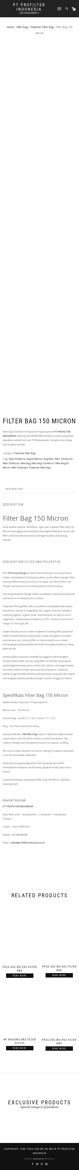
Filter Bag (22, 27)
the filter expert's (29, 13)
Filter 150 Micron (64, 458)
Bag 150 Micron (17, 458)
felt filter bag (30, 734)
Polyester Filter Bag (41, 27)
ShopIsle (29, 1158)
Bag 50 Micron (34, 458)
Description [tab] (14, 489)
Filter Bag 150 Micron (43, 463)
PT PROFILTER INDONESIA (29, 7)
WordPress (49, 1158)
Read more (20, 975)
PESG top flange (17, 573)
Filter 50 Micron (11, 463)
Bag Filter (49, 458)
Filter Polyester (19, 467)
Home (10, 27)
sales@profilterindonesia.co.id (27, 842)
